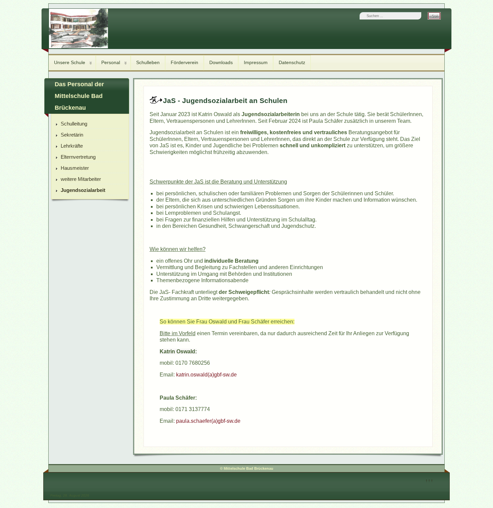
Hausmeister (75, 168)
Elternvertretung (78, 157)
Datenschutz (292, 62)
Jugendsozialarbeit (83, 190)
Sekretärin (72, 135)
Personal (110, 62)
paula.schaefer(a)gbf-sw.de (209, 421)
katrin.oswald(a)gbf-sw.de (206, 374)
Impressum (256, 62)
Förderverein (184, 62)
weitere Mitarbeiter (81, 179)
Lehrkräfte (72, 146)
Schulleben (148, 62)
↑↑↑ (429, 480)
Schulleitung (74, 123)
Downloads (221, 62)
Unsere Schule (69, 62)
